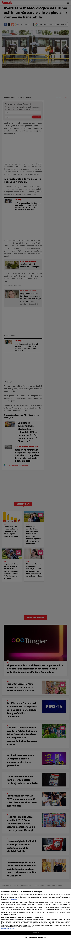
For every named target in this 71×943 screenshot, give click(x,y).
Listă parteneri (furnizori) (8, 928)
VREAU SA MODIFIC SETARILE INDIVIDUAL (35, 937)
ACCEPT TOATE (35, 933)
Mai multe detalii (12, 899)
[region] (35, 916)
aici (61, 907)
